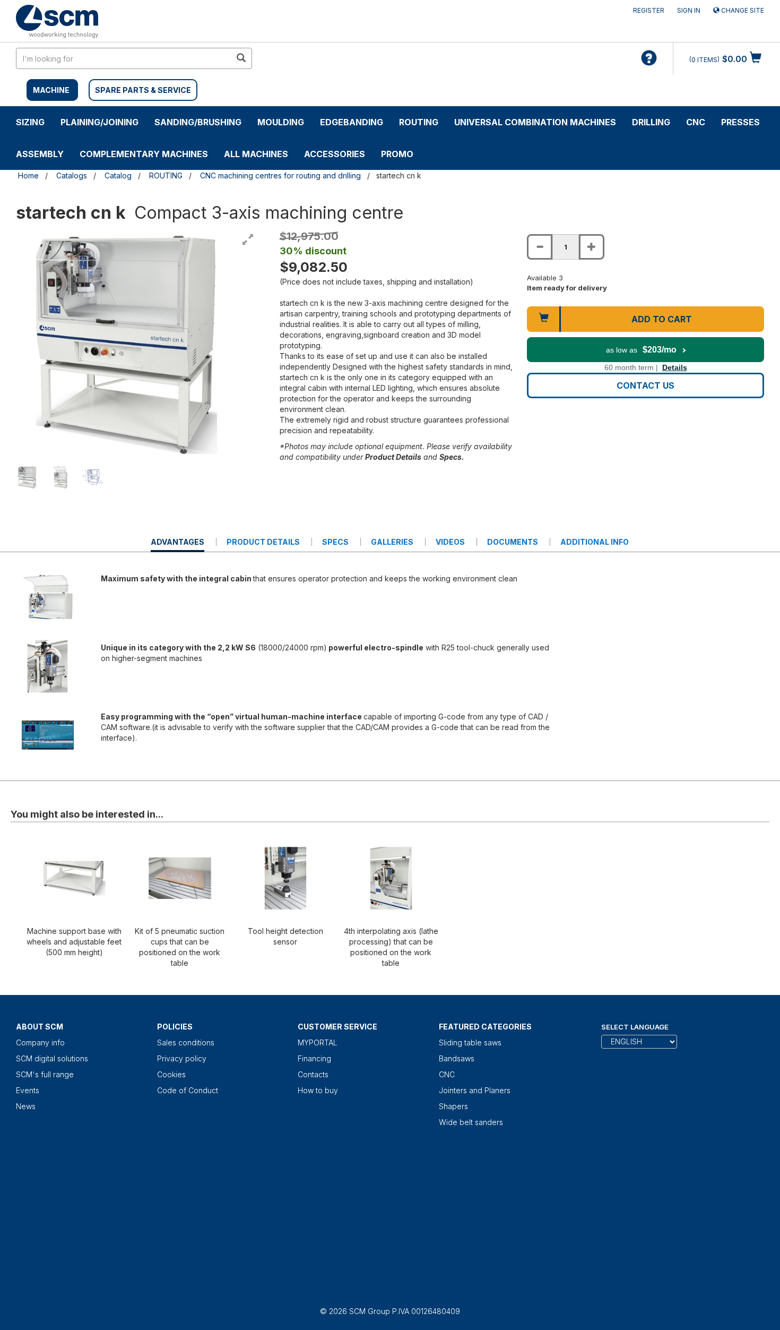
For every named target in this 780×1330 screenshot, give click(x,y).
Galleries (392, 541)
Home (28, 175)
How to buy (318, 1090)
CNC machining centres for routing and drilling (280, 175)
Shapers (453, 1106)
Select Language (635, 1027)
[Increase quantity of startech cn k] (591, 247)
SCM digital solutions (52, 1058)
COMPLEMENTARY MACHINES (144, 154)
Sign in (688, 10)
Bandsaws (456, 1058)
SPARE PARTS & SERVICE (143, 90)
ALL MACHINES (256, 154)
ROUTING (418, 122)
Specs (335, 541)
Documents (512, 541)
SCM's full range (45, 1074)
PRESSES (740, 122)
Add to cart (661, 319)
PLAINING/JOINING (99, 122)
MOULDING (280, 122)
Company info (40, 1042)
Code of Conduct (187, 1090)
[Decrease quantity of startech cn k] (539, 247)
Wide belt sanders (471, 1122)
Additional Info (594, 541)
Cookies (171, 1074)
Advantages (177, 544)
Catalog (118, 175)
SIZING (30, 122)
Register (648, 10)
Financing (314, 1058)
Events (27, 1090)
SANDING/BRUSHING (197, 122)
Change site (742, 10)
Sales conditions (185, 1042)
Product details (263, 541)
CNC (695, 122)
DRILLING (651, 122)
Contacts (313, 1074)
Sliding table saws (470, 1042)
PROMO (397, 154)
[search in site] (241, 58)
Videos (450, 541)
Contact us (645, 385)
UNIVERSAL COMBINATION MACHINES (535, 122)
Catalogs (71, 175)
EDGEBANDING (351, 122)
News (26, 1106)
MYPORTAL (317, 1042)
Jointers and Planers (474, 1090)
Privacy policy (181, 1058)
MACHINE (51, 90)
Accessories (334, 154)
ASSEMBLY (40, 154)
